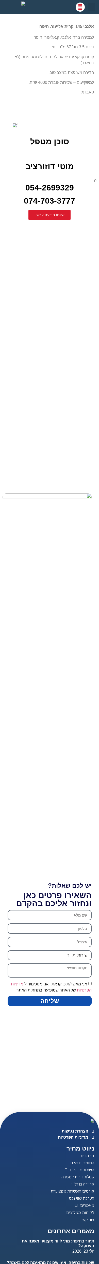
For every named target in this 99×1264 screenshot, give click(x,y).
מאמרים (87, 1205)
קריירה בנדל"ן (83, 1184)
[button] (91, 7)
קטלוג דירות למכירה (77, 1177)
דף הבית (87, 1155)
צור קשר (87, 1219)
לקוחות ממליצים (80, 1212)
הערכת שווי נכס (81, 1198)
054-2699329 (60, 185)
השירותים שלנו (82, 1170)
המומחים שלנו (82, 1162)
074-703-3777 (49, 200)
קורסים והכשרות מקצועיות (72, 1191)
